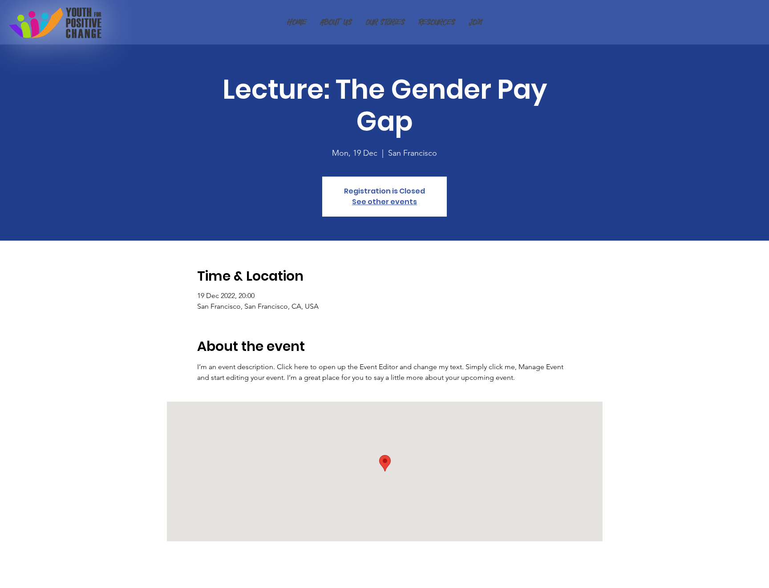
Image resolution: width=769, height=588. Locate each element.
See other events (384, 202)
